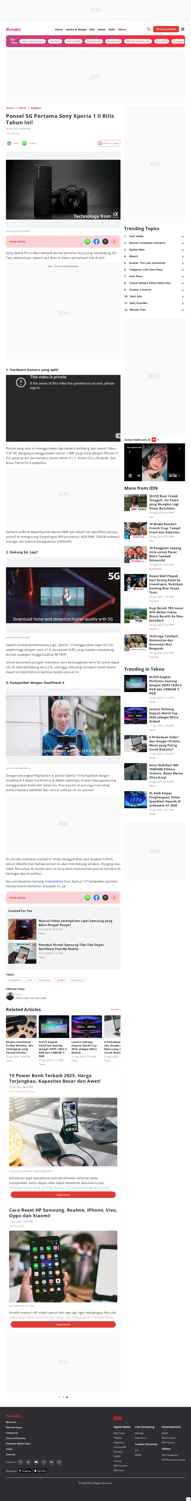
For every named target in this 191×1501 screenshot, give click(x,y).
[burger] (183, 29)
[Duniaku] (13, 29)
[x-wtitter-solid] (105, 241)
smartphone (54, 881)
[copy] (114, 241)
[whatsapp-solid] (87, 241)
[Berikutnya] (121, 1030)
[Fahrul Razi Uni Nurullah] (10, 996)
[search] (148, 29)
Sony (9, 253)
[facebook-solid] (96, 241)
